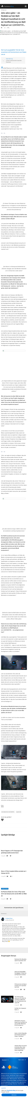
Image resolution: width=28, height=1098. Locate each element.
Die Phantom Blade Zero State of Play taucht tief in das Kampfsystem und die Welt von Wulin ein (14, 894)
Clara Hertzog (9, 58)
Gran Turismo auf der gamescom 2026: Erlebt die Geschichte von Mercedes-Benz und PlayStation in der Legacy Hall (20, 999)
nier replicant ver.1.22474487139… (8, 811)
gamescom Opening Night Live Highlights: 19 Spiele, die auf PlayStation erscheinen (20, 973)
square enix (18, 811)
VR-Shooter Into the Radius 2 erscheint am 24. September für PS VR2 (21, 985)
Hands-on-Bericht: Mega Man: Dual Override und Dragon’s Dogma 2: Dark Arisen (21, 1034)
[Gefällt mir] (10, 855)
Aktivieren (14, 1094)
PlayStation (9, 6)
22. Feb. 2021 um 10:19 (9, 920)
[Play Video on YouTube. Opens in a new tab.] (23, 668)
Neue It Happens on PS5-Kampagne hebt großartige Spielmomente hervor (12, 852)
